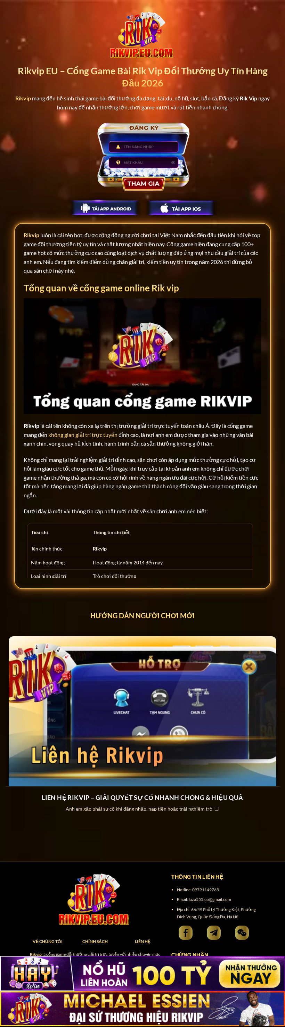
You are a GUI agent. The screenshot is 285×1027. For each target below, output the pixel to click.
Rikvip (31, 235)
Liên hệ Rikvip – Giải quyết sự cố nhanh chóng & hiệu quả (142, 797)
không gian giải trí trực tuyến (82, 434)
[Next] (270, 717)
